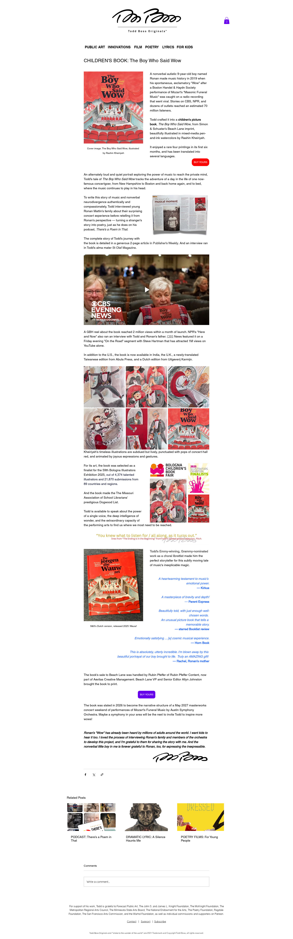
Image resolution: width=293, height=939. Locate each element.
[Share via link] (102, 774)
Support (145, 921)
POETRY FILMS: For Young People (199, 838)
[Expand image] (104, 386)
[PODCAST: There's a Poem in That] (91, 817)
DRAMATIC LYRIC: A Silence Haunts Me (145, 838)
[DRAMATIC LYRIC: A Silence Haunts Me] (146, 817)
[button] (227, 20)
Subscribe (160, 921)
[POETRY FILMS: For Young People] (201, 817)
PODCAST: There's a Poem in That (91, 838)
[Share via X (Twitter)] (93, 774)
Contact (131, 921)
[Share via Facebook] (85, 774)
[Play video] (146, 289)
